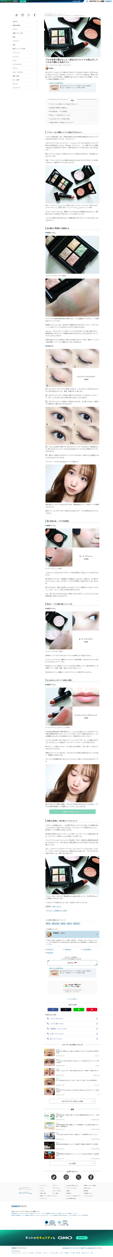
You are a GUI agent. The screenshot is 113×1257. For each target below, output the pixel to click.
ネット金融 (72, 1252)
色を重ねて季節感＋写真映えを (58, 107)
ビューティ (16, 56)
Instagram (50, 952)
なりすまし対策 (72, 1215)
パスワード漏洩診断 (45, 1213)
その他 (91, 1252)
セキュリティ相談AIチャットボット (70, 1213)
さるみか (98, 1065)
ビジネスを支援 (38, 1252)
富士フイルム (57, 906)
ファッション (16, 52)
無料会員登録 (16, 25)
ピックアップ (16, 87)
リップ (78, 207)
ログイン (15, 29)
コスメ (62, 145)
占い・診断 (16, 80)
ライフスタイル (17, 64)
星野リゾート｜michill (19, 48)
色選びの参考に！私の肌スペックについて (62, 122)
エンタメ (15, 68)
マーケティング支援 (54, 1252)
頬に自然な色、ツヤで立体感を (58, 111)
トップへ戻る (71, 999)
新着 (14, 37)
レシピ (14, 60)
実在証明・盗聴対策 (15, 1215)
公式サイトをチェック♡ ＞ (72, 812)
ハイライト (87, 594)
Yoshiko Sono (96, 1075)
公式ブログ (50, 949)
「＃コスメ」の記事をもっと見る (56, 910)
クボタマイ (97, 1055)
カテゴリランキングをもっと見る (72, 1101)
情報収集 (66, 1252)
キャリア (15, 83)
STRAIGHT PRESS (95, 1119)
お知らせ (15, 21)
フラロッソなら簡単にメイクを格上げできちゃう (64, 104)
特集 (14, 45)
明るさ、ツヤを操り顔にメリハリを (60, 115)
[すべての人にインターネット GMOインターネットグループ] (100, 1)
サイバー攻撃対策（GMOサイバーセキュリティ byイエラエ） (34, 1215)
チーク (47, 575)
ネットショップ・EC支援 (28, 1252)
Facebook (68, 949)
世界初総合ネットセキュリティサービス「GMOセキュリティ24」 (25, 1213)
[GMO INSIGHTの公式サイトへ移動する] (19, 1206)
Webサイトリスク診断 (56, 1213)
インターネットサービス (16, 1252)
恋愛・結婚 (16, 76)
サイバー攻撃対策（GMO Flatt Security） (59, 1215)
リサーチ (61, 1252)
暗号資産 (78, 1252)
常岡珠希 (51, 68)
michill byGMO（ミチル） (50, 14)
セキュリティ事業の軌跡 (82, 1215)
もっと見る (72, 1163)
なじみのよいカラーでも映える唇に (60, 119)
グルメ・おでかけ (18, 72)
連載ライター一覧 (18, 33)
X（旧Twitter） (87, 949)
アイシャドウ (61, 205)
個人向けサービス (85, 1252)
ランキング (16, 41)
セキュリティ (45, 1252)
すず (99, 1094)
